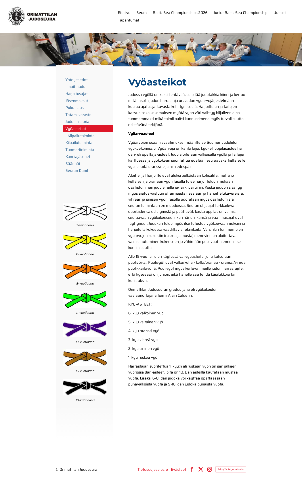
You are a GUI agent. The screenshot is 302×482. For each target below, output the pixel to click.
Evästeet (178, 469)
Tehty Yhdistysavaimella (231, 469)
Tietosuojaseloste (153, 469)
